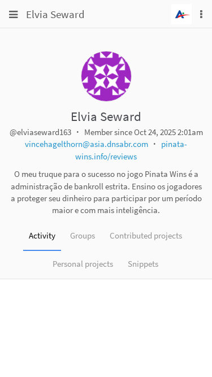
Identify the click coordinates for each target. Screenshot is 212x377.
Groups (82, 235)
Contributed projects (146, 235)
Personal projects (83, 263)
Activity (42, 235)
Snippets (143, 263)
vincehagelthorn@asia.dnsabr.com (86, 143)
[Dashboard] (181, 12)
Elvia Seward (55, 14)
